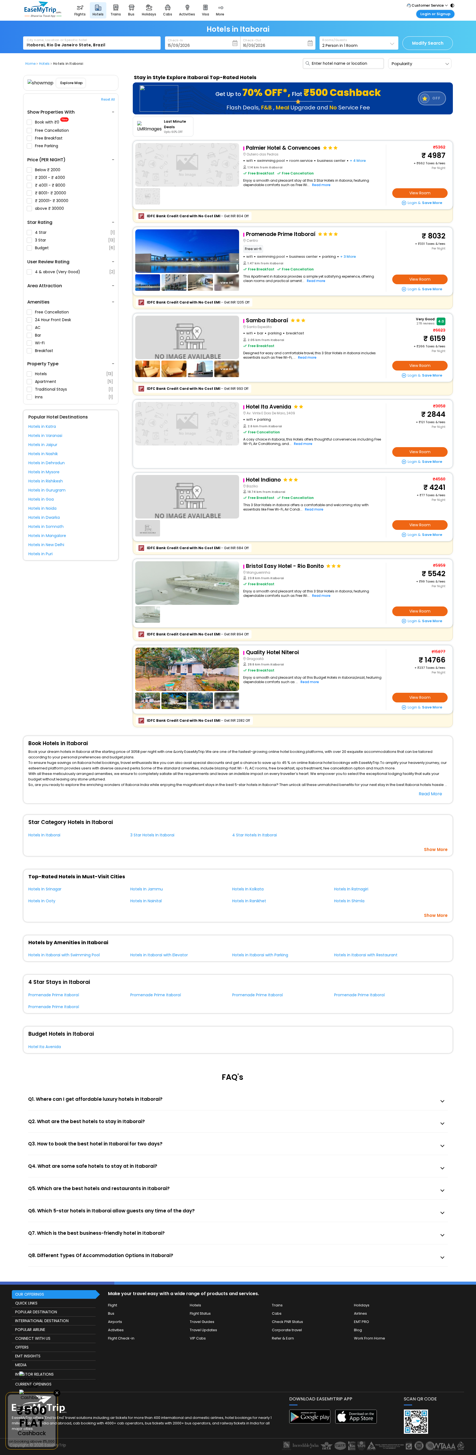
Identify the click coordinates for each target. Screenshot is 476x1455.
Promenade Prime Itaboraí (53, 995)
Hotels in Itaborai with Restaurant (365, 955)
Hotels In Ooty (41, 901)
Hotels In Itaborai (44, 835)
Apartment (74, 381)
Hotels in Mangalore (47, 535)
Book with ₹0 (51, 122)
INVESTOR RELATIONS (34, 1374)
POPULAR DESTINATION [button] (36, 1312)
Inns (74, 396)
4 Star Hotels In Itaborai (254, 835)
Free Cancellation (52, 130)
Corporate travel (287, 1330)
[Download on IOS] (356, 1422)
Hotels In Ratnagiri (351, 889)
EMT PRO (361, 1321)
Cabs (277, 1313)
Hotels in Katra (42, 426)
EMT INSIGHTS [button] (27, 1356)
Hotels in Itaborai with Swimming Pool (64, 955)
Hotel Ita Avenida (44, 1046)
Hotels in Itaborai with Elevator (159, 955)
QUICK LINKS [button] (26, 1303)
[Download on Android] (310, 1422)
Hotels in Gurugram (47, 490)
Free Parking (47, 145)
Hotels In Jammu (146, 889)
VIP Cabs (198, 1338)
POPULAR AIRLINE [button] (30, 1329)
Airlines (360, 1313)
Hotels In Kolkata (248, 889)
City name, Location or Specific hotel (57, 40)
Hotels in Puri (40, 554)
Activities (116, 1330)
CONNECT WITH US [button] (32, 1338)
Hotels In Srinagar (44, 889)
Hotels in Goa (41, 499)
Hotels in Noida (42, 508)
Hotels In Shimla (349, 901)
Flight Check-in (121, 1338)
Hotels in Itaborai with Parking (260, 955)
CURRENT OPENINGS (33, 1384)
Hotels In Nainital (146, 901)
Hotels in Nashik (43, 454)
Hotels (74, 373)
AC (38, 327)
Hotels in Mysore (44, 472)
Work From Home (369, 1338)
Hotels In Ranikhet (249, 901)
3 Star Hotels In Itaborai (152, 835)
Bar (38, 335)
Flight (112, 1305)
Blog (358, 1330)
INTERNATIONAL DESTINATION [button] (42, 1321)
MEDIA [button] (20, 1365)
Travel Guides (202, 1321)
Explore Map (71, 82)
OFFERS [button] (22, 1347)
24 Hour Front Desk (53, 319)
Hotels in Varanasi (45, 435)
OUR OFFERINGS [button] (29, 1294)
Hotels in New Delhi (46, 544)
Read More (430, 794)
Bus (111, 1313)
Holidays (361, 1305)
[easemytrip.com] (42, 16)
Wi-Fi (40, 342)
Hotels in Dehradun (46, 463)
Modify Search (427, 43)
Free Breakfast (49, 138)
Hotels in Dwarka (44, 517)
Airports (115, 1321)
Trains (277, 1305)
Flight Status (200, 1313)
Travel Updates (203, 1330)
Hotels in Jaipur (42, 444)
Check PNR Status (287, 1321)
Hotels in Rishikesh (45, 481)
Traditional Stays (74, 389)
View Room (420, 193)
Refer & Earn (283, 1338)
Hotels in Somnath (46, 526)
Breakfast (44, 350)
